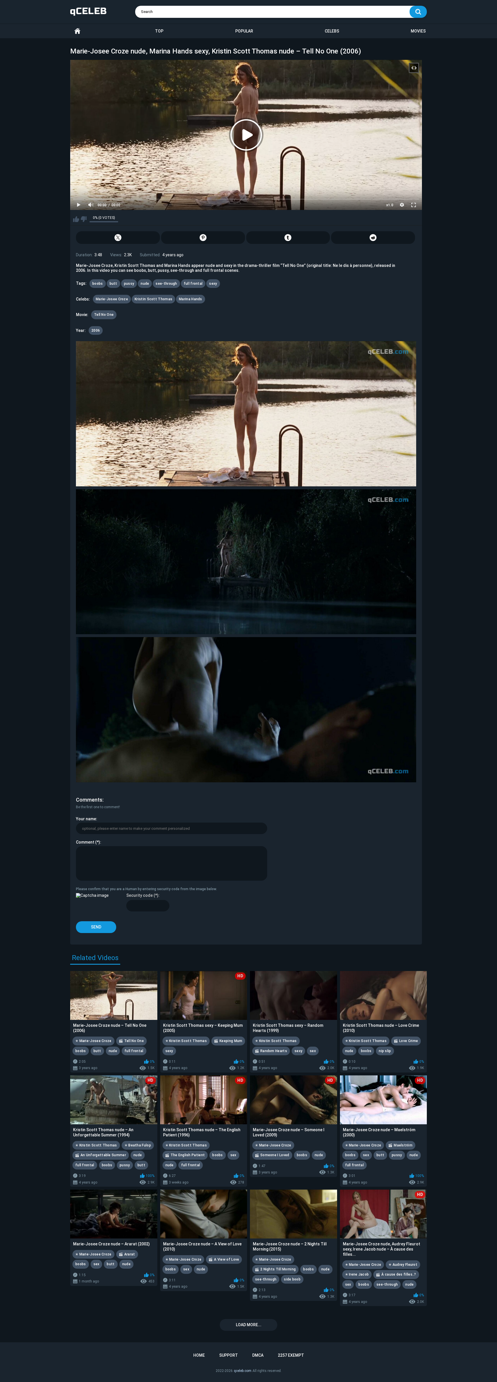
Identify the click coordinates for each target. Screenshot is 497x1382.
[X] (118, 237)
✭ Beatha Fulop (138, 1145)
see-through (166, 284)
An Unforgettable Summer (103, 1155)
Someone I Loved (274, 1155)
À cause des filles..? (398, 1274)
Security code (139, 895)
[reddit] (373, 237)
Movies (418, 31)
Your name (86, 819)
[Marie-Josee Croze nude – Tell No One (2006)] (113, 995)
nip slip (385, 1051)
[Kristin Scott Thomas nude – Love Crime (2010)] (383, 995)
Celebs (332, 31)
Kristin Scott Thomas (153, 299)
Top (159, 31)
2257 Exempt (291, 1355)
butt (113, 284)
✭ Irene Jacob (357, 1274)
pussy (129, 284)
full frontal (193, 284)
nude (145, 284)
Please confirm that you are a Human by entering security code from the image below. (146, 889)
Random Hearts (273, 1051)
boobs (97, 284)
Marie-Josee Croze (112, 299)
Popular (244, 31)
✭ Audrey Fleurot (403, 1265)
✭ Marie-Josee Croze (93, 1041)
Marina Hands (190, 299)
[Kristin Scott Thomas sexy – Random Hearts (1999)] (293, 995)
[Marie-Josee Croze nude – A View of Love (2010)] (203, 1214)
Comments (89, 800)
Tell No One (104, 315)
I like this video (76, 219)
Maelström (403, 1145)
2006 (95, 330)
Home (77, 31)
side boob (292, 1279)
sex (313, 1051)
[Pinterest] (203, 237)
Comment (85, 842)
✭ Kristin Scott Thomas (186, 1041)
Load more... (248, 1324)
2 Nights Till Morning (278, 1269)
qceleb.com (242, 1371)
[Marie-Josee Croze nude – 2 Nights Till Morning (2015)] (293, 1214)
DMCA (257, 1355)
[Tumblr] (288, 237)
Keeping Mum (230, 1041)
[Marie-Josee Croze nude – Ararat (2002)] (113, 1214)
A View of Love (226, 1259)
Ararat (129, 1254)
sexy (213, 284)
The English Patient (188, 1155)
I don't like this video (84, 219)
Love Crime (408, 1041)
